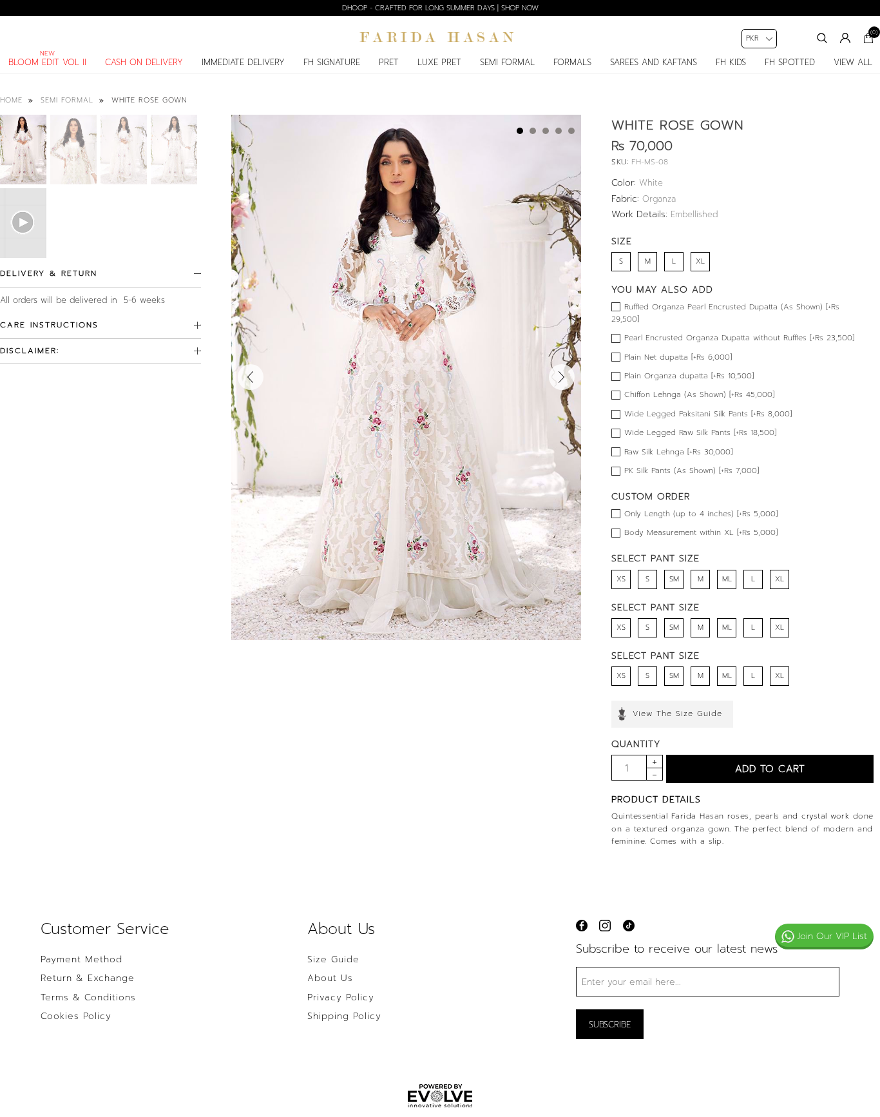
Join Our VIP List (832, 936)
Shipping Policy (344, 1016)
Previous (250, 377)
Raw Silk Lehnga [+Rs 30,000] (678, 452)
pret (389, 62)
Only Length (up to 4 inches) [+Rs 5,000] (701, 514)
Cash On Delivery (144, 62)
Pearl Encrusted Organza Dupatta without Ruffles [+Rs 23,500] (739, 338)
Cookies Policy (76, 1016)
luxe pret (439, 62)
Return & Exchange (88, 978)
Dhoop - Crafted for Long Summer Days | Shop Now (440, 8)
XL (700, 261)
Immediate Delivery (243, 62)
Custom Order (650, 496)
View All (853, 62)
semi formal (507, 62)
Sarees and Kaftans (653, 62)
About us (330, 978)
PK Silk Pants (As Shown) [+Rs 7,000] (691, 470)
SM (674, 579)
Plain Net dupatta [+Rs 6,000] (678, 357)
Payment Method (81, 959)
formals (572, 62)
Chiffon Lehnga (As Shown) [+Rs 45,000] (699, 394)
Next (562, 377)
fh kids (731, 62)
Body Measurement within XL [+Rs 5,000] (701, 532)
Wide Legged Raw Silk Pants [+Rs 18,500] (700, 432)
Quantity (635, 744)
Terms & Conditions (88, 997)
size (621, 241)
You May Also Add (662, 289)
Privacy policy (340, 997)
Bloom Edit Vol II (47, 62)
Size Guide (333, 959)
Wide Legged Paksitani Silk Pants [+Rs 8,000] (708, 414)
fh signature (331, 62)
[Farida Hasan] (440, 37)
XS (621, 579)
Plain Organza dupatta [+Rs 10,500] (689, 376)
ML (727, 579)
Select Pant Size (655, 558)
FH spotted (790, 62)
